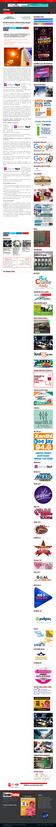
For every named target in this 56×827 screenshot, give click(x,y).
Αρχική (39, 824)
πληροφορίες (45, 806)
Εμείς (42, 824)
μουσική (48, 803)
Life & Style (40, 797)
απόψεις (40, 800)
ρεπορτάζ (44, 807)
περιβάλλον (40, 806)
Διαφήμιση (16, 0)
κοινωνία (44, 803)
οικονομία (43, 804)
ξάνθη (40, 804)
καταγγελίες (40, 803)
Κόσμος (47, 797)
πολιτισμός (40, 807)
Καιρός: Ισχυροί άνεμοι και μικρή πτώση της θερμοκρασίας (33, 12)
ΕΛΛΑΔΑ (44, 797)
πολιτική (49, 806)
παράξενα (47, 804)
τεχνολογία (49, 807)
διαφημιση (49, 800)
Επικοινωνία (51, 824)
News (21, 12)
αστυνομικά (44, 800)
